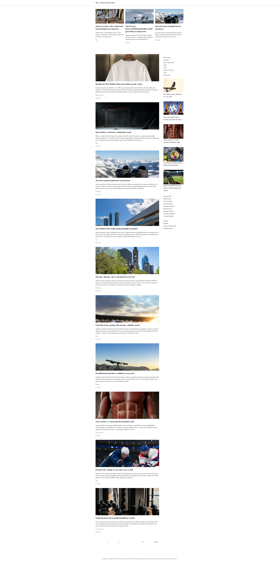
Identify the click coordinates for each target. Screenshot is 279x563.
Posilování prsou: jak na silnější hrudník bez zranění (115, 518)
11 (143, 542)
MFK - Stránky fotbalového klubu (105, 2)
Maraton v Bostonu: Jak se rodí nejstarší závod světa (115, 277)
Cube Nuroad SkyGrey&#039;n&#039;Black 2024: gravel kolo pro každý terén (139, 28)
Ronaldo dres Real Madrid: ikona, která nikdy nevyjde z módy (119, 84)
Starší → (156, 542)
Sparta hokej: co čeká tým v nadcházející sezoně (113, 132)
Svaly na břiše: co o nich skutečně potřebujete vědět (115, 422)
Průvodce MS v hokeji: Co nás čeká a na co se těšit (114, 470)
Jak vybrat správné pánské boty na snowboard (113, 180)
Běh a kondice (98, 288)
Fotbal (97, 336)
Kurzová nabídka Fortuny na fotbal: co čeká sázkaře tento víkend (172, 188)
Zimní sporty (157, 39)
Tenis (97, 39)
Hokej (97, 143)
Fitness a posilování (99, 432)
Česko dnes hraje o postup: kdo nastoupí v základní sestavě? (118, 325)
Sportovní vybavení (99, 95)
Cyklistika (127, 42)
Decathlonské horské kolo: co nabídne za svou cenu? (115, 373)
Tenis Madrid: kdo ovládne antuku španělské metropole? (117, 229)
